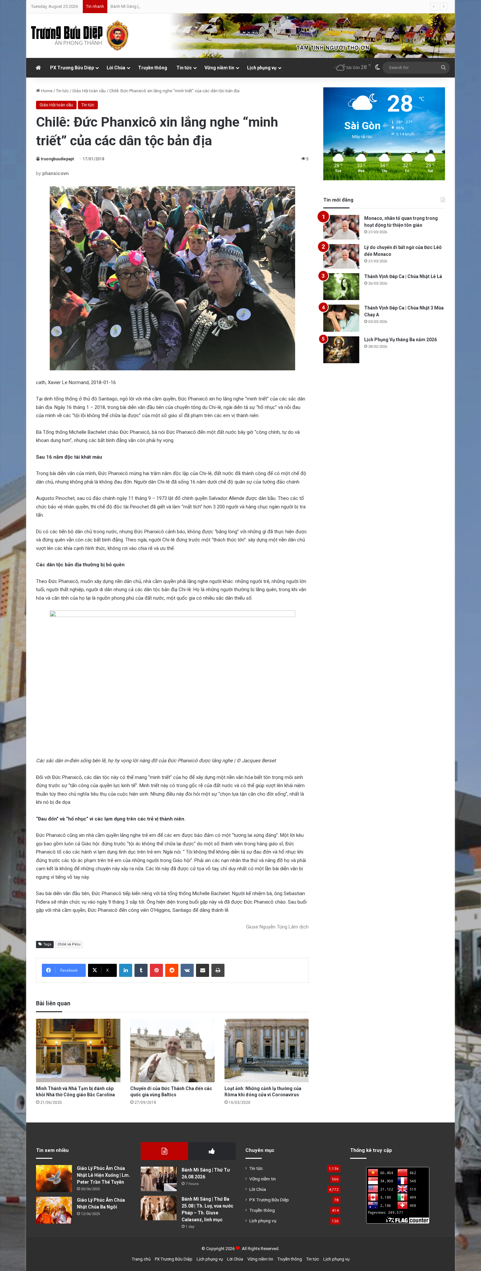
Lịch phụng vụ (261, 67)
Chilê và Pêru (69, 944)
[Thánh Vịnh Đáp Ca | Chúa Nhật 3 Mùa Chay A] (341, 318)
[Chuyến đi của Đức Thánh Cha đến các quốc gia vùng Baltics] (172, 1050)
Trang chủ (141, 1259)
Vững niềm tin (219, 67)
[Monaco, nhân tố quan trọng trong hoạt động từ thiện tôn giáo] (341, 227)
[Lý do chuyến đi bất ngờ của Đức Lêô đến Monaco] (341, 256)
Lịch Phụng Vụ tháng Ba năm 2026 (400, 339)
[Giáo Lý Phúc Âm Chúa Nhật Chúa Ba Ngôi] (54, 1210)
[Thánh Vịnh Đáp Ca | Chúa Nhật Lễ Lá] (341, 286)
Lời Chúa (116, 67)
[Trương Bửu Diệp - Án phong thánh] (80, 35)
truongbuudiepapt (57, 159)
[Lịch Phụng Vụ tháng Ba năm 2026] (341, 349)
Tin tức (184, 67)
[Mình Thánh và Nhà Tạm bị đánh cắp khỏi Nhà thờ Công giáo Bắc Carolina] (78, 1050)
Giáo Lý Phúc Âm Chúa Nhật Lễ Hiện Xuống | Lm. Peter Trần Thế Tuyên (103, 1175)
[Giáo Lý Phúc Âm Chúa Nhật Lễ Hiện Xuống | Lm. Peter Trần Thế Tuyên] (54, 1178)
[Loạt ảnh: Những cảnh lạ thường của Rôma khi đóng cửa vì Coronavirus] (266, 1050)
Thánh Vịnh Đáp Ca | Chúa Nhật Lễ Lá (403, 276)
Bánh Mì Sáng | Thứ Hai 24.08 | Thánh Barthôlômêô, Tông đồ (166, 6)
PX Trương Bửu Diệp (72, 67)
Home (46, 90)
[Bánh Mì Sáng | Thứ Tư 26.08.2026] (159, 1179)
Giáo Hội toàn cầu (89, 90)
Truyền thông (152, 67)
